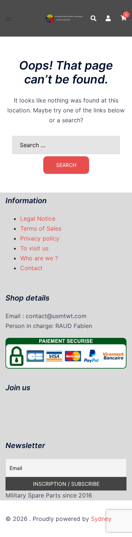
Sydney (101, 518)
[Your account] (108, 18)
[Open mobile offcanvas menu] (8, 18)
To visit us (34, 248)
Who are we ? (39, 258)
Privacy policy (39, 238)
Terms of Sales (40, 228)
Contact (31, 268)
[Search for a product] (93, 18)
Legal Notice (37, 218)
